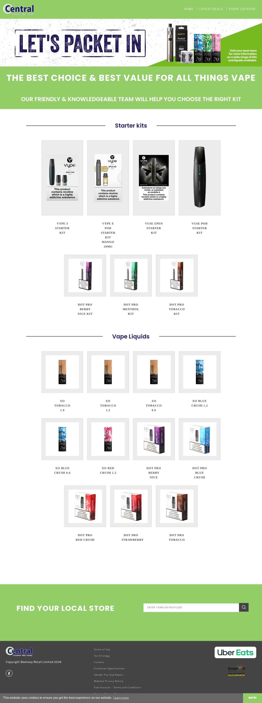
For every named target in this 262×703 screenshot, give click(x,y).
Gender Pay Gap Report (109, 675)
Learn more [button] (121, 698)
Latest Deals (211, 9)
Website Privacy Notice (109, 681)
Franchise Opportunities (109, 669)
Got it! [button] (252, 697)
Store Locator (242, 9)
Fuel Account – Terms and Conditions (117, 688)
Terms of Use (102, 650)
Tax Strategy (102, 656)
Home (189, 9)
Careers (99, 662)
